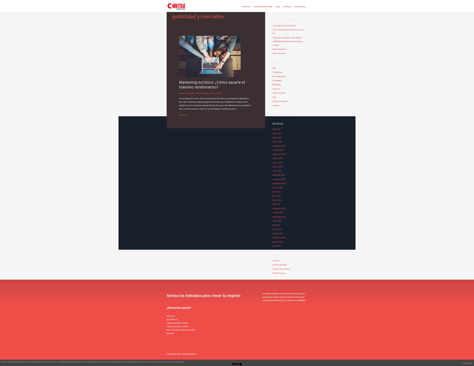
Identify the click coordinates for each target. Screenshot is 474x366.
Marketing (205, 93)
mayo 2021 (277, 221)
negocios (276, 89)
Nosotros (246, 6)
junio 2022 (277, 196)
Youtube (276, 105)
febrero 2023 (278, 167)
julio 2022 (276, 192)
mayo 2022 (277, 200)
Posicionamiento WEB (263, 6)
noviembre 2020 (279, 238)
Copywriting (277, 72)
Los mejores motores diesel (284, 25)
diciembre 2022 (279, 175)
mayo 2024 (277, 137)
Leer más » (183, 114)
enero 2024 (277, 142)
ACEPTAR (237, 364)
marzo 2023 (277, 162)
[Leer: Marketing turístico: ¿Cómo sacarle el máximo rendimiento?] (210, 56)
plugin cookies (468, 363)
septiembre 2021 (279, 217)
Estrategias (277, 80)
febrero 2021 (278, 233)
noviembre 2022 (279, 179)
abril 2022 (276, 204)
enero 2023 (277, 171)
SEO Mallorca (172, 319)
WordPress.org (279, 273)
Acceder (276, 260)
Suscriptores (300, 6)
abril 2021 (276, 225)
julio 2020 (276, 246)
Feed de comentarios (281, 269)
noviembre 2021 (279, 208)
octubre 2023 (278, 150)
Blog (278, 6)
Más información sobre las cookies (181, 330)
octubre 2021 (278, 213)
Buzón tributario (279, 53)
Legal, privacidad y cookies (177, 323)
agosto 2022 (278, 187)
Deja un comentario (187, 93)
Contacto (287, 6)
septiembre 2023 (279, 154)
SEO (274, 97)
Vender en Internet (280, 101)
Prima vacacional (279, 49)
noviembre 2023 (279, 146)
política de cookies (150, 362)
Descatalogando (279, 76)
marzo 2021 (277, 229)
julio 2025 (276, 129)
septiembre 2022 (279, 183)
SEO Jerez (171, 316)
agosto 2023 (278, 158)
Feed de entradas (280, 265)
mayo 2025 (277, 133)
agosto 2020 (278, 242)
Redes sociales (279, 93)
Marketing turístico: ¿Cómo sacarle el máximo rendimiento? (212, 85)
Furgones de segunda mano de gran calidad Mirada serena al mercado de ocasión (287, 41)
